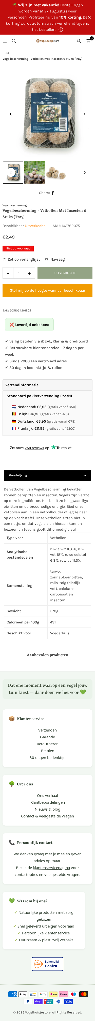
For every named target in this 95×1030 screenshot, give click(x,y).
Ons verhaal (47, 795)
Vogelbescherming (15, 205)
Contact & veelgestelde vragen (47, 815)
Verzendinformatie (22, 385)
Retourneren (48, 743)
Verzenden (47, 730)
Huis (6, 53)
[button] (87, 41)
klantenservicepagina (51, 867)
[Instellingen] (78, 41)
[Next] (84, 114)
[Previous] (10, 114)
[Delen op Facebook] (53, 193)
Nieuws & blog (47, 809)
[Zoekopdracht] (13, 41)
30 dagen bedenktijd (48, 757)
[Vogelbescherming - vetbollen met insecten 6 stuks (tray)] (34, 172)
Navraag (57, 259)
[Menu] (4, 41)
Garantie (47, 736)
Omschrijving (18, 475)
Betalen (47, 750)
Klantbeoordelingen (47, 802)
